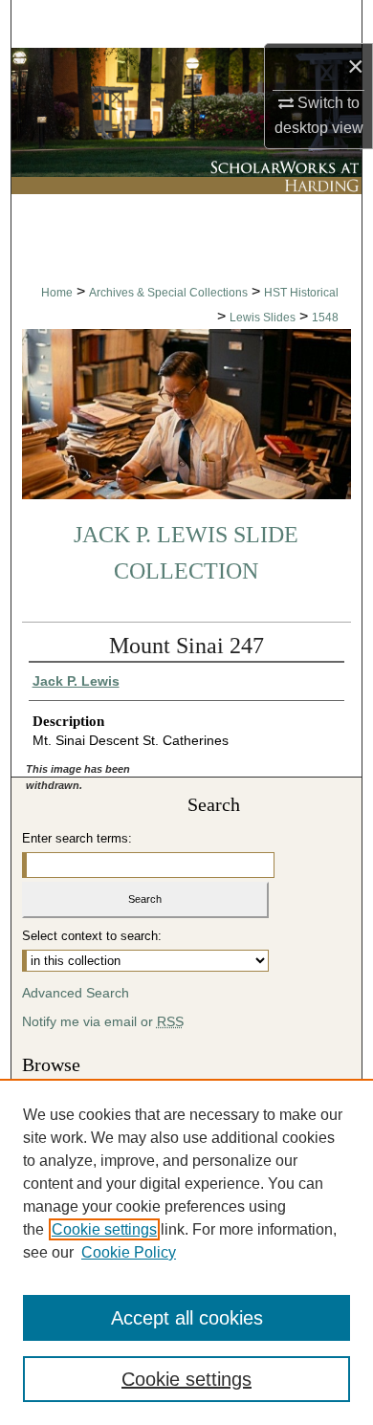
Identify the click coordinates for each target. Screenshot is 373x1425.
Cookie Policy (128, 1252)
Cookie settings (104, 1229)
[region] (186, 1252)
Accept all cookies (187, 1317)
